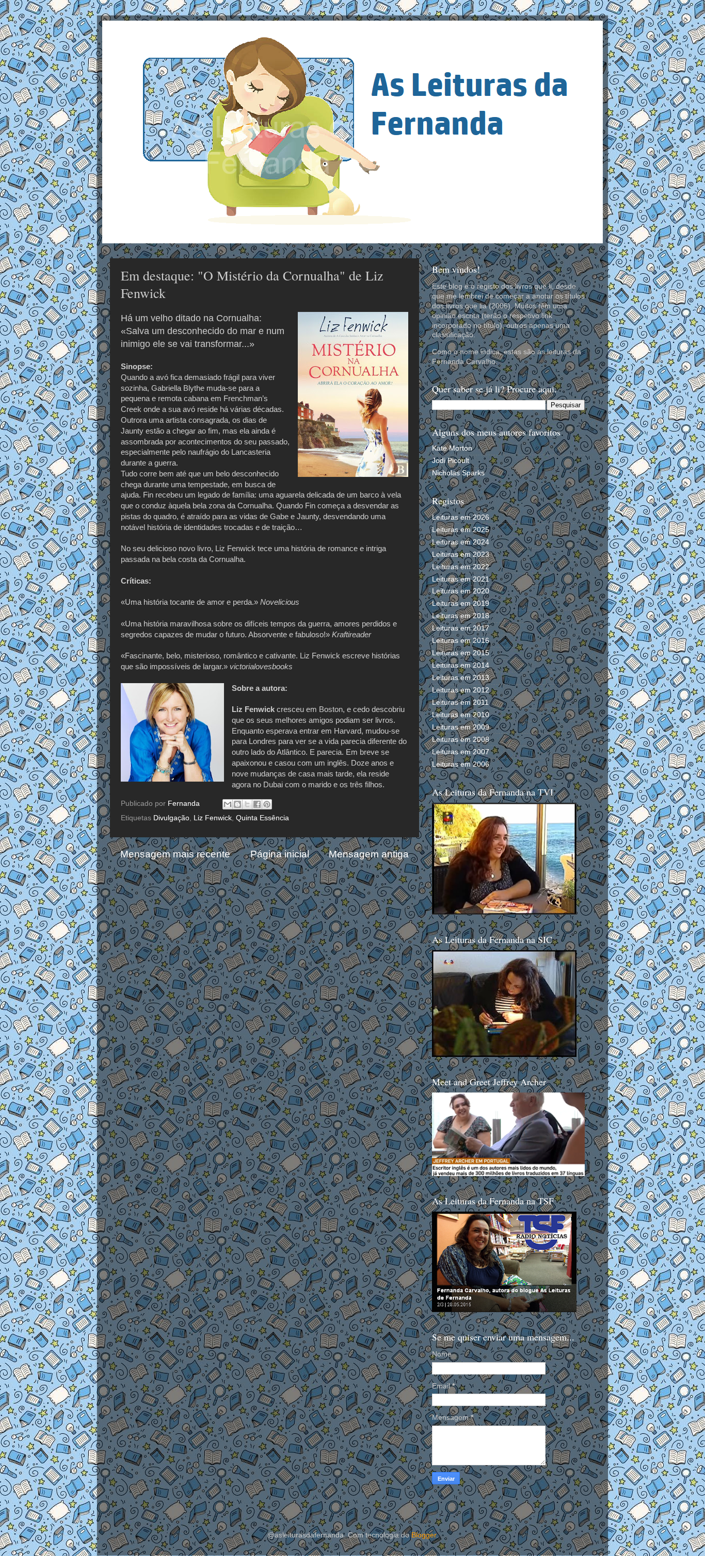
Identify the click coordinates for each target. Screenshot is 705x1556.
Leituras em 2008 (460, 739)
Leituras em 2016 (460, 640)
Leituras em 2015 (460, 653)
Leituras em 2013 (460, 678)
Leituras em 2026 (460, 517)
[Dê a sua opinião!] (237, 804)
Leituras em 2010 (460, 715)
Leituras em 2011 (460, 702)
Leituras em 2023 (460, 554)
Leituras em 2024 (460, 542)
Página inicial (279, 854)
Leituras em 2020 (460, 591)
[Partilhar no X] (247, 804)
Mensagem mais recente (175, 854)
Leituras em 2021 (460, 579)
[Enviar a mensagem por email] (227, 804)
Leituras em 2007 (460, 752)
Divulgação (171, 818)
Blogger (423, 1535)
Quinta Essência (262, 818)
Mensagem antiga (369, 854)
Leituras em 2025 (460, 530)
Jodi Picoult (450, 461)
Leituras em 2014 (460, 665)
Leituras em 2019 (460, 603)
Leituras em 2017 (460, 628)
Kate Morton (452, 448)
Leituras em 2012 (460, 690)
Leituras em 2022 (460, 567)
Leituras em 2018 (460, 616)
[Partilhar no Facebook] (257, 804)
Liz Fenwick (213, 818)
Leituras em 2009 (460, 727)
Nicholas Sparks (458, 473)
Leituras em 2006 (460, 764)
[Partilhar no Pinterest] (267, 804)
